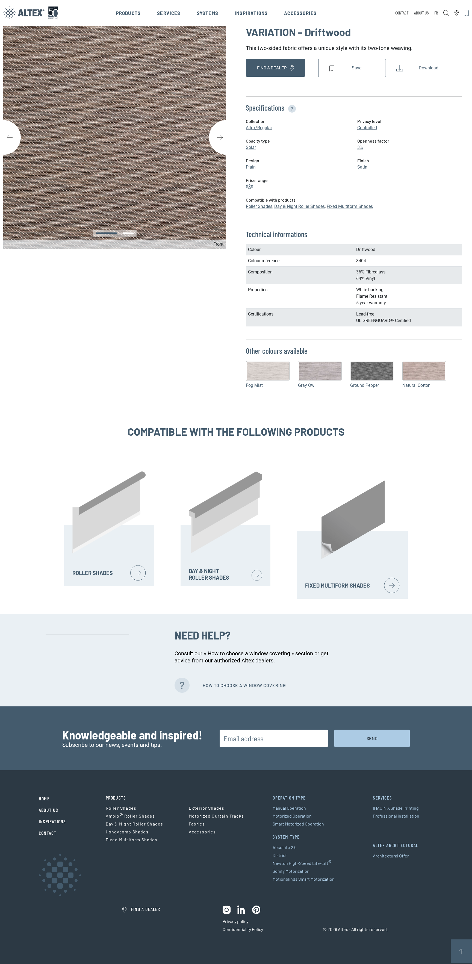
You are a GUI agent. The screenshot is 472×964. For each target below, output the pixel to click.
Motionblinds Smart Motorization (304, 879)
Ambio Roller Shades (130, 816)
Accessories (300, 13)
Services (169, 13)
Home (44, 798)
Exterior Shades (207, 807)
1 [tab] (106, 233)
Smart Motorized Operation (298, 823)
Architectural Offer (391, 855)
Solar (251, 147)
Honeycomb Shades (127, 831)
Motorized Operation (292, 815)
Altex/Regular (259, 127)
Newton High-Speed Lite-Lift (302, 863)
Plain (251, 167)
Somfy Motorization (291, 871)
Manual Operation (289, 807)
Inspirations (251, 13)
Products (128, 13)
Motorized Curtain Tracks (216, 815)
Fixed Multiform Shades (350, 206)
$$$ (249, 186)
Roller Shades (259, 206)
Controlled (367, 127)
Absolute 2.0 (285, 847)
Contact (402, 12)
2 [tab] (128, 233)
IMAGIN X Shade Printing (396, 807)
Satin (362, 167)
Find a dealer (272, 67)
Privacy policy (235, 921)
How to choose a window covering (244, 685)
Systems (207, 13)
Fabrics (197, 823)
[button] (291, 107)
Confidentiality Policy (243, 929)
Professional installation (396, 815)
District (280, 855)
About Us (421, 12)
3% (360, 147)
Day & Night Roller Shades (299, 206)
